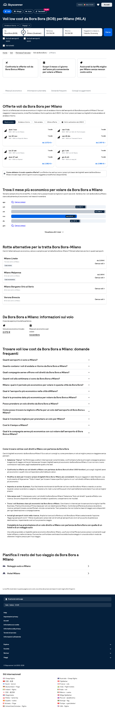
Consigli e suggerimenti (81, 91)
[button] (11, 25)
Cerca (108, 32)
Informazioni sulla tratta (36, 91)
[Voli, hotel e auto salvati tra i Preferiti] (98, 5)
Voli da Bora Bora (39, 53)
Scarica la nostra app (15, 599)
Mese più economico (13, 91)
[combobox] (12, 33)
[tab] (7, 11)
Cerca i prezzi (20, 202)
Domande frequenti (59, 91)
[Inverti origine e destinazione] (23, 32)
